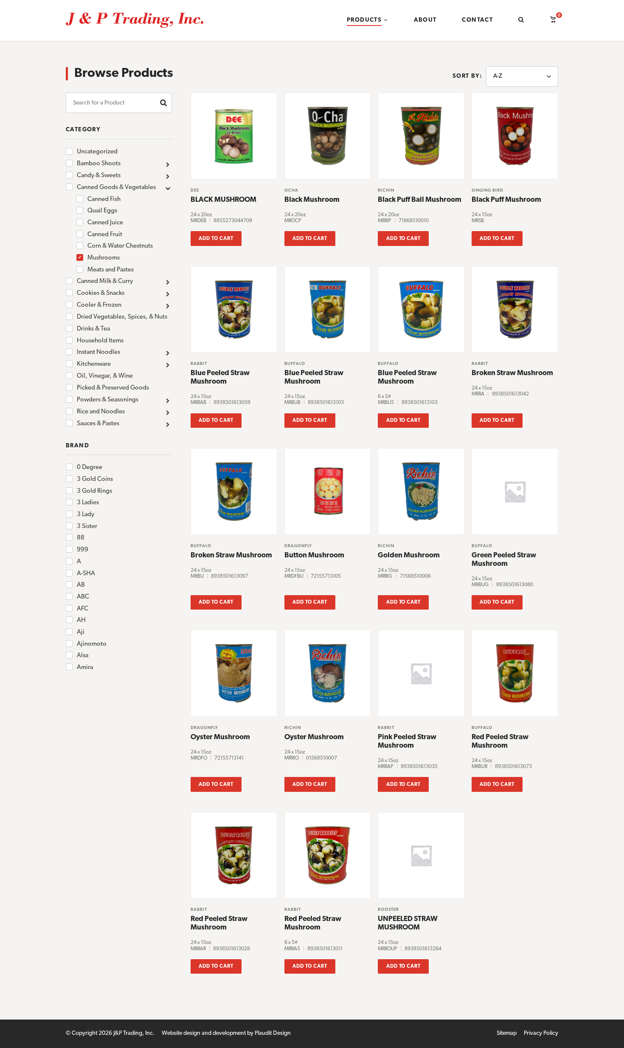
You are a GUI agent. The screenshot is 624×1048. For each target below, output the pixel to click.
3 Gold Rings (94, 491)
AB (81, 585)
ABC (83, 597)
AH (81, 620)
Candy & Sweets (99, 175)
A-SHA (86, 574)
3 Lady (85, 514)
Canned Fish (104, 199)
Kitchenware (94, 364)
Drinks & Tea (93, 329)
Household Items (100, 341)
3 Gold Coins (95, 479)
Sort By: (467, 76)
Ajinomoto (92, 644)
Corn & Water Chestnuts (120, 246)
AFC (82, 609)
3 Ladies (88, 503)
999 (82, 550)
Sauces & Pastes (98, 424)
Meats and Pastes (110, 270)
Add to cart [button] (216, 238)
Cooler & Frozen (99, 305)
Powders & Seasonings (107, 400)
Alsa (82, 656)
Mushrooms (103, 258)
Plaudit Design (273, 1033)
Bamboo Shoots (99, 164)
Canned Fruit (104, 235)
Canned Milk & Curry (105, 281)
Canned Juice (105, 223)
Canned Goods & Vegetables (116, 187)
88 (80, 538)
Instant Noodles (98, 352)
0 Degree (89, 467)
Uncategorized (97, 152)
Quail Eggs (102, 211)
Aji (80, 632)
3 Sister (87, 526)
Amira (85, 667)
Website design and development (204, 1033)
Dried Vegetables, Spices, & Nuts (122, 317)
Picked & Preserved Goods (113, 388)
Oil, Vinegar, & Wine (105, 376)
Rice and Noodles (101, 412)
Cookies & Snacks (100, 293)
